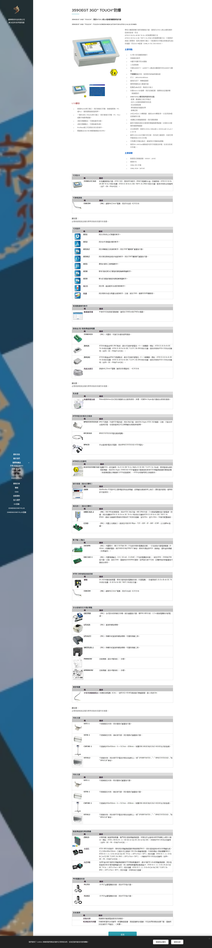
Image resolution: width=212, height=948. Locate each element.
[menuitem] (16, 454)
